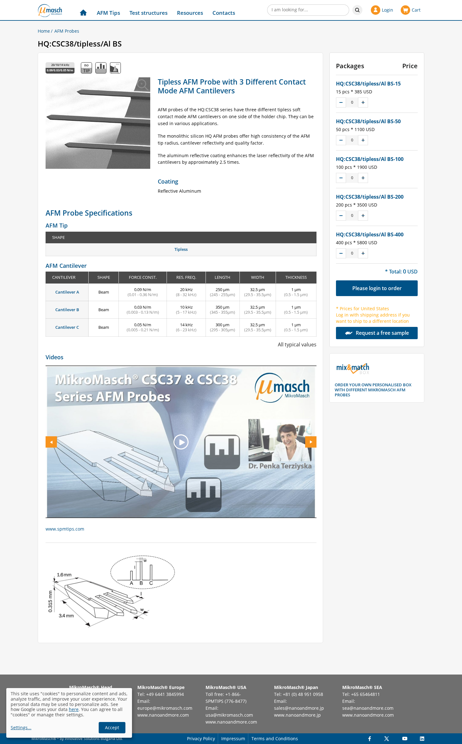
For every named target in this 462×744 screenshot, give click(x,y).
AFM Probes (66, 31)
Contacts (223, 12)
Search (357, 10)
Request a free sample (382, 332)
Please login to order (377, 288)
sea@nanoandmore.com (367, 708)
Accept (112, 727)
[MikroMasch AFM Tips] (50, 10)
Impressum (233, 738)
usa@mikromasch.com (229, 715)
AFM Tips (108, 12)
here (74, 709)
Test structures (148, 12)
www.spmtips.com (65, 529)
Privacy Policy (201, 738)
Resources (190, 12)
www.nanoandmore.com (163, 715)
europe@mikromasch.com (164, 708)
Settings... (21, 727)
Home (44, 31)
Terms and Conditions (274, 738)
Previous (51, 442)
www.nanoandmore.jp (297, 715)
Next (310, 442)
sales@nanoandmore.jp (299, 708)
